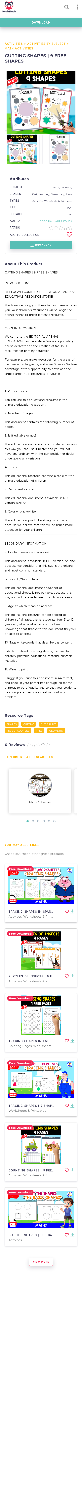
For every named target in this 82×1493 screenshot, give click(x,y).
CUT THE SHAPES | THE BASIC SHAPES (40, 1235)
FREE (39, 730)
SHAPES (12, 724)
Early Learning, (41, 194)
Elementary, (58, 194)
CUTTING (28, 724)
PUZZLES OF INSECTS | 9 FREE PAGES (39, 976)
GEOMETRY (56, 730)
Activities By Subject (46, 44)
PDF (69, 207)
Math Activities (19, 49)
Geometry (66, 187)
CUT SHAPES (48, 724)
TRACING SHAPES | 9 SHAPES (32, 1106)
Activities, (38, 200)
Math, (57, 187)
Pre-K (69, 194)
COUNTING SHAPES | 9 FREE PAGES (37, 1170)
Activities (14, 44)
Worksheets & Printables (58, 200)
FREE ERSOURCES (18, 730)
